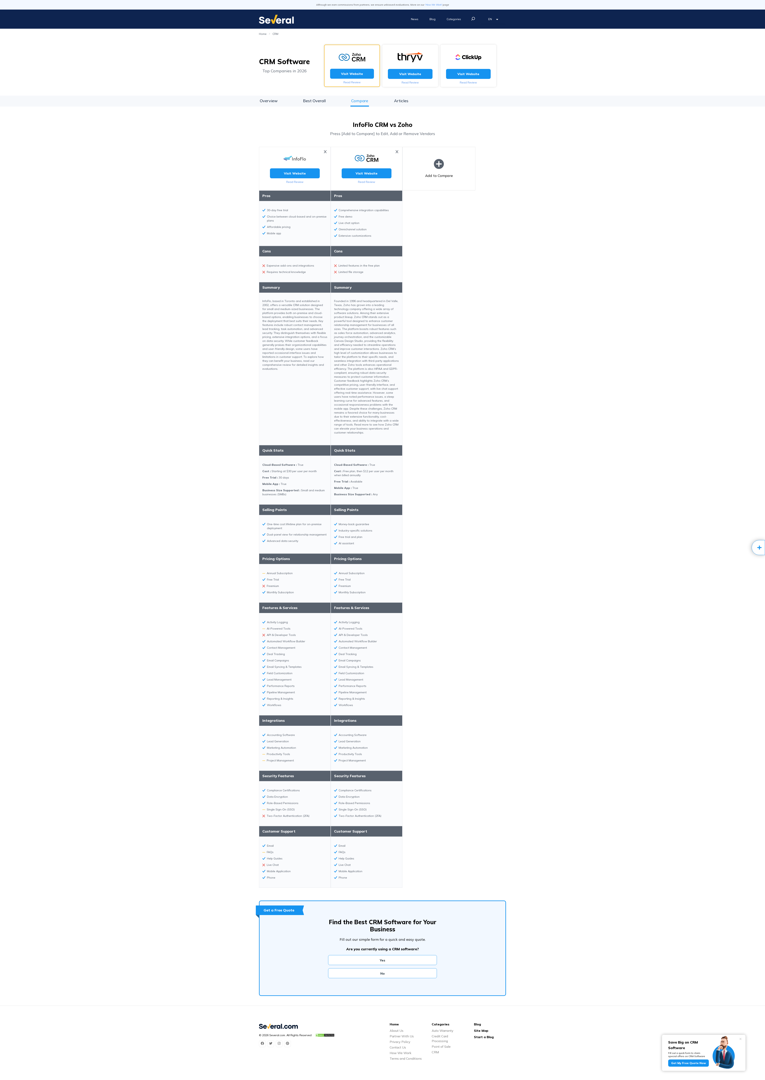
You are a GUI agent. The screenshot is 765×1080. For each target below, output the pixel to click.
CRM (275, 34)
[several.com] (276, 19)
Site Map (481, 1031)
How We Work (400, 1053)
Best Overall (314, 100)
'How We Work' (433, 4)
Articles (401, 100)
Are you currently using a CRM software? (382, 949)
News (414, 19)
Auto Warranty (442, 1031)
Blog (432, 19)
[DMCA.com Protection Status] (325, 1035)
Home (263, 34)
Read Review (352, 82)
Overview (269, 100)
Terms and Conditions (406, 1058)
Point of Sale (441, 1047)
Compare (359, 100)
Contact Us (398, 1047)
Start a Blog (484, 1037)
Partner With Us (402, 1036)
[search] (473, 19)
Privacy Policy (400, 1042)
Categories (454, 19)
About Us (396, 1031)
